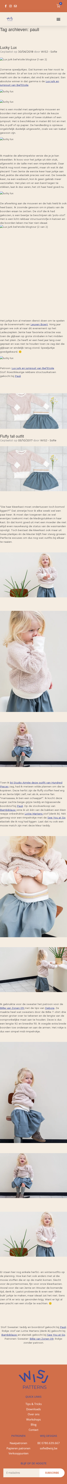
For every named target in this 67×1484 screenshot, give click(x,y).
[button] (58, 19)
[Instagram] (10, 6)
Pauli (18, 376)
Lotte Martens (34, 813)
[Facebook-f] (6, 6)
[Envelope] (15, 6)
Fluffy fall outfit (12, 436)
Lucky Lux (8, 47)
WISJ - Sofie (49, 51)
